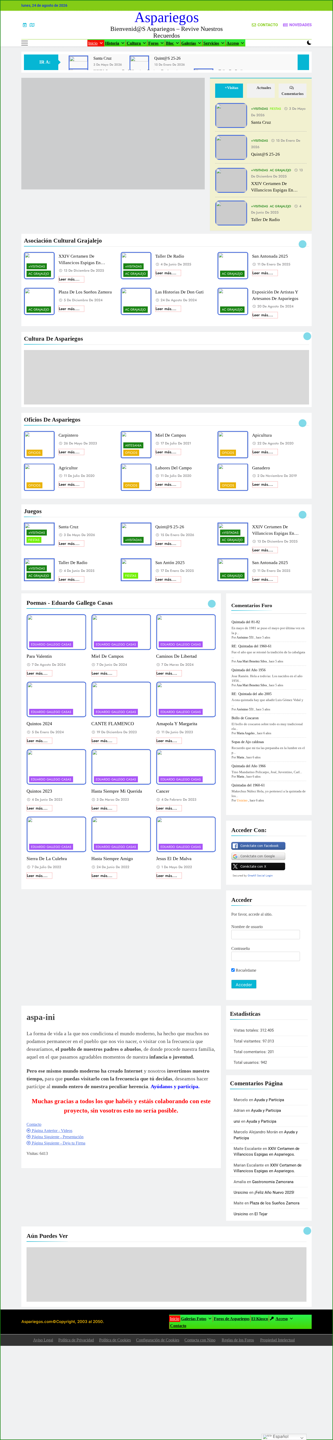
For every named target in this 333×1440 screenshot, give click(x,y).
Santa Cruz (102, 58)
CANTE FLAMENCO (112, 723)
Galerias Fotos (193, 1318)
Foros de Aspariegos (231, 1318)
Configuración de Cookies (157, 1340)
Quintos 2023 (39, 791)
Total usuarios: (247, 1062)
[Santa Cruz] (78, 65)
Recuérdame (245, 970)
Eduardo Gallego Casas (51, 644)
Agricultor (68, 467)
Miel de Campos (170, 435)
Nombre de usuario (247, 926)
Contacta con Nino (199, 1340)
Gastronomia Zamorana (272, 1182)
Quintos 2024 (39, 723)
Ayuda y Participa (269, 1100)
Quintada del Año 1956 (249, 670)
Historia (112, 43)
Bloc (170, 43)
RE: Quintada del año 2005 (252, 694)
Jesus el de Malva (173, 858)
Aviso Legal (43, 1340)
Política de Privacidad (76, 1340)
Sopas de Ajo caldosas (248, 742)
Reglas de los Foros (238, 1340)
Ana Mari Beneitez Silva (251, 661)
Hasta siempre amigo (112, 858)
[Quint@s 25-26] (139, 65)
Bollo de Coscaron (245, 718)
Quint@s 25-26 (167, 58)
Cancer (162, 791)
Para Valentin (39, 656)
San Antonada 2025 (270, 256)
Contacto (178, 1326)
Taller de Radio (265, 219)
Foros (153, 43)
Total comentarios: (251, 1052)
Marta (240, 757)
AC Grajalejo (280, 170)
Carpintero (68, 435)
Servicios (211, 43)
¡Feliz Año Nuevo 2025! (274, 1192)
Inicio (93, 43)
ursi (237, 1121)
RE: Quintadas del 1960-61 (252, 646)
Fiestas (275, 108)
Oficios (34, 452)
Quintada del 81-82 (246, 622)
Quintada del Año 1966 (249, 766)
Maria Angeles (246, 733)
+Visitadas (259, 108)
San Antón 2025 (170, 562)
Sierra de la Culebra (47, 858)
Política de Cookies (115, 1340)
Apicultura (262, 435)
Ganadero (261, 467)
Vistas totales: (247, 1030)
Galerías (188, 43)
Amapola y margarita (176, 723)
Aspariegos (167, 17)
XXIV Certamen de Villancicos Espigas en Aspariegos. (272, 190)
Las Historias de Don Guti (179, 292)
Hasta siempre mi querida (116, 791)
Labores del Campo (173, 467)
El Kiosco (259, 1318)
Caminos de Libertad (176, 656)
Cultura (134, 43)
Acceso (233, 43)
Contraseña (240, 948)
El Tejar (260, 1214)
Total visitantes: (248, 1041)
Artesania (133, 445)
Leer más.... (69, 279)
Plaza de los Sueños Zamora (85, 292)
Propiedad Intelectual (277, 1340)
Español (280, 1436)
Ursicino (242, 800)
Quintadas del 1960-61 (248, 785)
